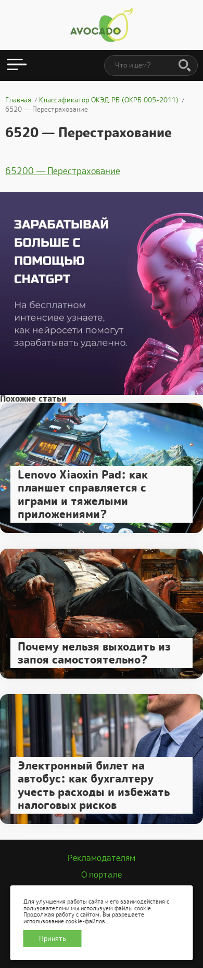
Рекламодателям (101, 858)
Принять (52, 939)
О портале (101, 875)
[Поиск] (185, 66)
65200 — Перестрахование (62, 171)
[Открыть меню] (17, 65)
